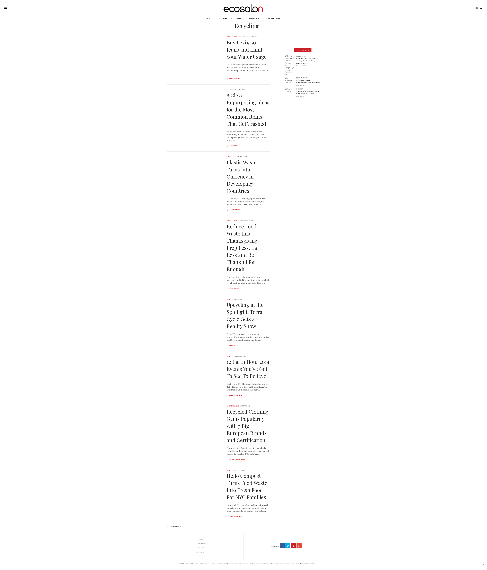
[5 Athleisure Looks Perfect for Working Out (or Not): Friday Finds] (290, 81)
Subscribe (201, 548)
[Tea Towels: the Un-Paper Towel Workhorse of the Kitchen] (290, 92)
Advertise (201, 543)
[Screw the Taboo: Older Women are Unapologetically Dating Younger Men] (290, 65)
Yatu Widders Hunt (237, 459)
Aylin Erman (234, 288)
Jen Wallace (234, 146)
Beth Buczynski (235, 395)
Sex (305, 56)
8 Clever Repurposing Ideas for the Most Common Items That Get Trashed (248, 109)
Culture (209, 18)
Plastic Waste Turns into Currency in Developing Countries (242, 176)
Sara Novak (233, 345)
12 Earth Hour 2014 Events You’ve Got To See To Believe (248, 368)
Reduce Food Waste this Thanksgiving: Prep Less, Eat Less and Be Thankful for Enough (243, 247)
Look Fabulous (224, 18)
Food (236, 221)
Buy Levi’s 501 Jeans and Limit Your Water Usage (247, 49)
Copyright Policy (201, 552)
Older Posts (175, 526)
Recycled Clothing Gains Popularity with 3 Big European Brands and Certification (247, 425)
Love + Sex (254, 18)
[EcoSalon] (21, 7)
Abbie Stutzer (235, 79)
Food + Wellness (272, 18)
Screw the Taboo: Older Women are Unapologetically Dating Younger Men (307, 60)
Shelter (241, 18)
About (201, 539)
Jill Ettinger (234, 210)
